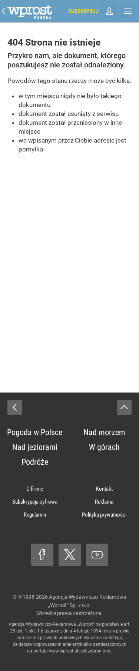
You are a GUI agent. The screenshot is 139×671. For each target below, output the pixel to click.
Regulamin (35, 514)
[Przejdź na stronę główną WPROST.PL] (3, 11)
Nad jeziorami (34, 447)
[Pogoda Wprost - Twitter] (70, 555)
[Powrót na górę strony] (124, 407)
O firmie (34, 488)
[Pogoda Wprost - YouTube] (97, 555)
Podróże (34, 462)
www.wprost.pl (63, 651)
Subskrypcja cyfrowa (34, 501)
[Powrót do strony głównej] (14, 407)
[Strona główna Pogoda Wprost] (29, 11)
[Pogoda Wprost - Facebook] (42, 555)
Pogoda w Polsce (34, 432)
